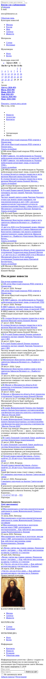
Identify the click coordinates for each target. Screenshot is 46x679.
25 (6, 80)
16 (21, 74)
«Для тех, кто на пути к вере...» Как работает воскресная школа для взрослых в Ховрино (20, 572)
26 (9, 80)
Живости (10, 34)
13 (12, 74)
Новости (10, 115)
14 (15, 74)
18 (6, 77)
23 (21, 77)
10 (2, 74)
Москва (9, 25)
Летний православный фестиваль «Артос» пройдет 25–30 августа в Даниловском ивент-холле (21, 467)
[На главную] (5, 7)
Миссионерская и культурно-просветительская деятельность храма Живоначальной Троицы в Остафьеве (21, 520)
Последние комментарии (12, 281)
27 (12, 80)
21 (15, 77)
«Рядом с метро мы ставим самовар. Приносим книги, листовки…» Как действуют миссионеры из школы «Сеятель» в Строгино (22, 559)
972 (20, 495)
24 (2, 80)
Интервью (10, 45)
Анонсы (9, 31)
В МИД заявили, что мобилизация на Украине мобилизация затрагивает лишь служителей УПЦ (22, 308)
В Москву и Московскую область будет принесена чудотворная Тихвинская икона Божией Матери (23, 395)
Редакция (10, 653)
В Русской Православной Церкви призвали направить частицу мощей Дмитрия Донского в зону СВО (22, 345)
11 (6, 74)
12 (9, 74)
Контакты (10, 119)
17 (2, 77)
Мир (8, 29)
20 (12, 77)
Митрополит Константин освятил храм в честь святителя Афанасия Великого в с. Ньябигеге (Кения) (21, 371)
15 (18, 74)
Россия (9, 27)
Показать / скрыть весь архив (13, 103)
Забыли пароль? (8, 677)
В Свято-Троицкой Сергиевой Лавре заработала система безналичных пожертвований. (22, 445)
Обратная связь (7, 18)
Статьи (9, 42)
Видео (9, 56)
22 (18, 77)
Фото (8, 53)
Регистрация (20, 677)
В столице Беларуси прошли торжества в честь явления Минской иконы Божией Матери (21, 326)
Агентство (10, 117)
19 (9, 77)
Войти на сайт (31, 672)
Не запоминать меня (13, 674)
